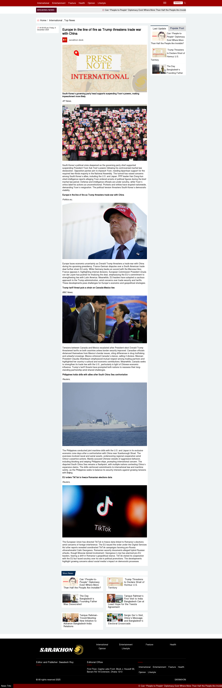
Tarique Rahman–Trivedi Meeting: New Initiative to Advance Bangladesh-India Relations (80, 621)
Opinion (91, 3)
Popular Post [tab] (177, 28)
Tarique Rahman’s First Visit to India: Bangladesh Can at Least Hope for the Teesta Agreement (126, 601)
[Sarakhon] (60, 650)
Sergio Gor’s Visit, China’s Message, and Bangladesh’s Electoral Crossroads (125, 619)
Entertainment (58, 3)
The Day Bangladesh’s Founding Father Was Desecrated (80, 600)
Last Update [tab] (159, 28)
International (43, 3)
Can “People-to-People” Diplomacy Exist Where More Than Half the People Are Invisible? (123, 10)
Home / (43, 20)
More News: (68, 573)
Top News (69, 20)
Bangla (178, 3)
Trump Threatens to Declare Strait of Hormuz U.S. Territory (126, 583)
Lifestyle (102, 3)
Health (82, 3)
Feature (72, 3)
